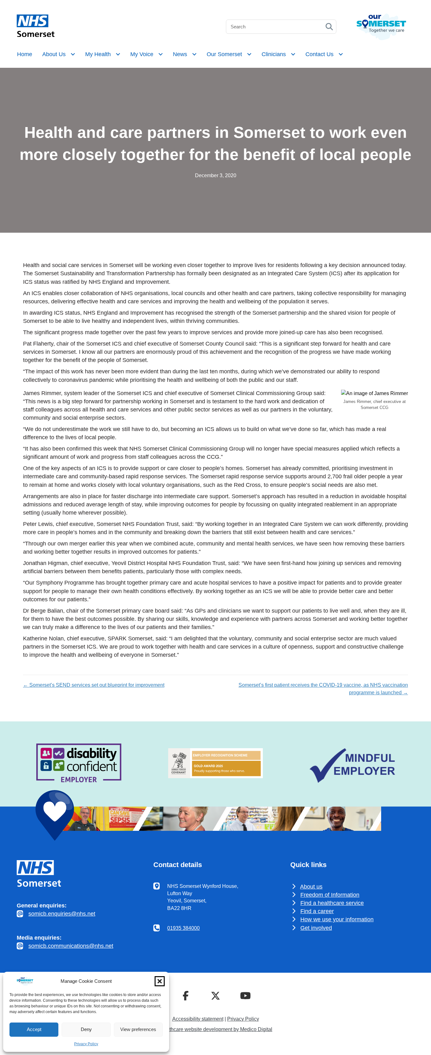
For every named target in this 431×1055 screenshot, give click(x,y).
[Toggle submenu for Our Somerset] (249, 54)
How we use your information (337, 919)
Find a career (317, 911)
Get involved (316, 928)
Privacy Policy (86, 1044)
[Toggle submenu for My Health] (118, 54)
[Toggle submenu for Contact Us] (340, 54)
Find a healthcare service (332, 903)
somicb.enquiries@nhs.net (61, 914)
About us (311, 886)
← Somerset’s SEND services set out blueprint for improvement (93, 685)
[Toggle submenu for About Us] (73, 54)
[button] (159, 981)
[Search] (329, 26)
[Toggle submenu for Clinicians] (293, 54)
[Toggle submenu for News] (194, 54)
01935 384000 (183, 928)
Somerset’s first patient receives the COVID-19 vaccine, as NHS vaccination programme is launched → (323, 688)
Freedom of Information (329, 895)
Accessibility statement (197, 1019)
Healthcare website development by (215, 1029)
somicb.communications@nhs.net (70, 946)
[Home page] (36, 35)
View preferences (138, 1029)
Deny (86, 1029)
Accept (34, 1029)
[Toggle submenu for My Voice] (160, 54)
